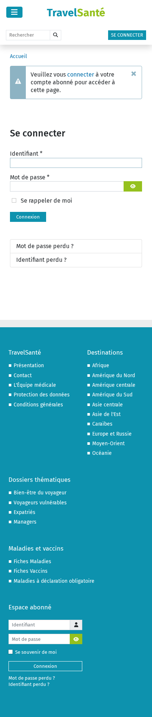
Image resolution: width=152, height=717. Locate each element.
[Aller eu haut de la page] (139, 704)
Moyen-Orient (108, 443)
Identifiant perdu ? (41, 259)
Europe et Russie (112, 434)
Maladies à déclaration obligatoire (54, 581)
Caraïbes (102, 424)
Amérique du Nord (113, 375)
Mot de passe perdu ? (44, 246)
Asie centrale (107, 405)
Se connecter (127, 35)
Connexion (28, 217)
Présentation (29, 365)
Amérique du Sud (112, 395)
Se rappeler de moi (46, 200)
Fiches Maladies (32, 561)
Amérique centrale (113, 385)
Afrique (100, 365)
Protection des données (42, 395)
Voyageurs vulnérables (40, 503)
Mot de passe (29, 177)
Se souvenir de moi (36, 652)
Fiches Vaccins (31, 571)
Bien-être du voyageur (40, 493)
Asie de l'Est (106, 414)
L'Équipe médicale (35, 385)
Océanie (102, 453)
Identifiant (26, 153)
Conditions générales (38, 405)
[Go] (55, 35)
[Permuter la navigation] (14, 12)
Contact (23, 375)
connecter (80, 74)
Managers (25, 522)
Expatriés (24, 512)
